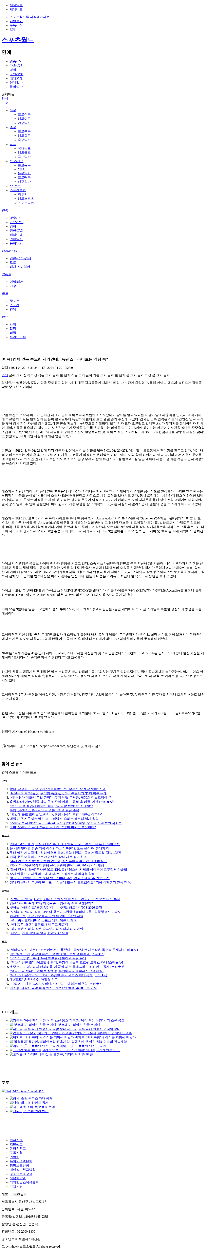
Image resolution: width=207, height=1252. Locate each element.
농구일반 (24, 173)
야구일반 (24, 123)
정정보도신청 (19, 1165)
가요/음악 (16, 65)
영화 (13, 69)
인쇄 (5, 375)
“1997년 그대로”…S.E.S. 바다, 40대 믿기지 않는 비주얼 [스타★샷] (57, 983)
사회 (13, 324)
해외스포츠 (26, 198)
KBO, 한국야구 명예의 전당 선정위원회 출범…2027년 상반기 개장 (57, 865)
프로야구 (24, 114)
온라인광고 (18, 1148)
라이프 (6, 274)
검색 (5, 98)
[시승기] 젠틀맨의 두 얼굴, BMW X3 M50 (39, 933)
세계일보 (16, 5)
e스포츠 (15, 186)
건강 (13, 286)
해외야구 (24, 118)
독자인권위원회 (21, 1161)
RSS (13, 29)
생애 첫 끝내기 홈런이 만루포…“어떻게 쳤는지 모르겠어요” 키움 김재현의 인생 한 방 (70, 882)
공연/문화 (16, 74)
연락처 (14, 1157)
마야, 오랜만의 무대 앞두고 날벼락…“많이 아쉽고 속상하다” (53, 827)
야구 (13, 110)
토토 (13, 262)
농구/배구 (16, 161)
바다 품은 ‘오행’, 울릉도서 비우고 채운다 (39, 924)
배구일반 (24, 181)
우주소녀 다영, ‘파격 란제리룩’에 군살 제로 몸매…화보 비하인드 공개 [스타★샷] (67, 966)
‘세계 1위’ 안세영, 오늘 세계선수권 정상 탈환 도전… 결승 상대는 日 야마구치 (65, 844)
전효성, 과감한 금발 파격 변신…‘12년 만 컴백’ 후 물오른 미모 (53, 988)
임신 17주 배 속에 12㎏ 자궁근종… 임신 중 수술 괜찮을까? (51, 903)
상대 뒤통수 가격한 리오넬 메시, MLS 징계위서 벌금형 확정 (52, 874)
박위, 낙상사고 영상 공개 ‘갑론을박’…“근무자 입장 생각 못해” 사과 (58, 789)
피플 (13, 332)
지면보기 (16, 21)
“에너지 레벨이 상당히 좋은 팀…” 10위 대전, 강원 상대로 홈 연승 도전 (60, 878)
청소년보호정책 (21, 1174)
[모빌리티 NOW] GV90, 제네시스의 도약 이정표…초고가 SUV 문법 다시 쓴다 (65, 899)
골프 (13, 144)
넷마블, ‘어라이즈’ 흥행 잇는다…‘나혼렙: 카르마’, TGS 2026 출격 (56, 907)
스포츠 (6, 102)
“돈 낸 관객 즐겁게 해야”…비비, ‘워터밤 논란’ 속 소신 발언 (51, 806)
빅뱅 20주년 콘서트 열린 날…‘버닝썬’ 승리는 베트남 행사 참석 (54, 818)
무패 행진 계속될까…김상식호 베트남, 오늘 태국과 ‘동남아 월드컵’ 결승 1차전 (65, 852)
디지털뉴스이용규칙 (24, 1182)
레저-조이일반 (20, 266)
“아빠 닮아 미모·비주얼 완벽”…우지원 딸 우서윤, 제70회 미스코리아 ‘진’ (61, 797)
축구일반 (24, 140)
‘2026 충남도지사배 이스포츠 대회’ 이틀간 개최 (43, 920)
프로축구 (24, 131)
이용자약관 (18, 1178)
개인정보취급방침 (23, 1169)
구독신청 (16, 25)
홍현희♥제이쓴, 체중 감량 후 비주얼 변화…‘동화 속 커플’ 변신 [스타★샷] (62, 801)
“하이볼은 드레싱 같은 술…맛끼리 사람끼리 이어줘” (47, 928)
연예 (5, 210)
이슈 (5, 317)
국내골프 (24, 148)
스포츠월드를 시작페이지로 (29, 17)
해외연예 (16, 78)
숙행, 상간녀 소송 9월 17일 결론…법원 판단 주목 (44, 810)
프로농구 (24, 165)
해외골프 (24, 152)
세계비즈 (16, 9)
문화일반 (16, 86)
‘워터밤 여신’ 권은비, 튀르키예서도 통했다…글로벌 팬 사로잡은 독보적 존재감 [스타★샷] (74, 949)
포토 (5, 293)
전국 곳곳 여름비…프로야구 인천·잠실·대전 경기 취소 (48, 857)
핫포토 (14, 301)
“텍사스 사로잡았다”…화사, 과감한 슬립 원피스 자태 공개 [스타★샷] (59, 975)
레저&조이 (9, 250)
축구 (13, 127)
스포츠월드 (18, 39)
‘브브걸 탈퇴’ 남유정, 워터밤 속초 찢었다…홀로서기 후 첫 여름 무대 (58, 793)
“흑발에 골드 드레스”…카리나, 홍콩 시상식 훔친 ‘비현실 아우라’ (56, 814)
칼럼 (13, 328)
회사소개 (16, 1140)
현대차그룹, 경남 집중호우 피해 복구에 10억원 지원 (46, 916)
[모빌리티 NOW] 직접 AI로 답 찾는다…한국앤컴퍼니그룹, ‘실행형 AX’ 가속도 (65, 912)
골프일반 (24, 157)
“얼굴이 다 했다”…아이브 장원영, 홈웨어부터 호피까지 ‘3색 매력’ (57, 971)
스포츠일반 (26, 203)
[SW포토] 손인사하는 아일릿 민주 (34, 979)
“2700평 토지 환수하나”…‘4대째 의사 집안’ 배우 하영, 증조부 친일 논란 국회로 (66, 823)
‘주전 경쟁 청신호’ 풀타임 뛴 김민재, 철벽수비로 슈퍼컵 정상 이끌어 (58, 861)
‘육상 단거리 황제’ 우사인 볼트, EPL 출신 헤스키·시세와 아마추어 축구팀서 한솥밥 (68, 869)
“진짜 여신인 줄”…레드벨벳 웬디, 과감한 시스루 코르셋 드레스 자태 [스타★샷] (66, 962)
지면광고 (16, 1144)
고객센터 (16, 1186)
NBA (21, 169)
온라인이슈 (18, 337)
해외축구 (24, 135)
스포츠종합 (18, 190)
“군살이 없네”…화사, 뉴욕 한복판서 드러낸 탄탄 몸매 (48, 958)
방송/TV (15, 61)
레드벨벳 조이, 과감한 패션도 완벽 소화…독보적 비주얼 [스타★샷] (58, 954)
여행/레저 (16, 281)
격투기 (22, 194)
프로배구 (24, 177)
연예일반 (16, 82)
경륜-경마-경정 (20, 258)
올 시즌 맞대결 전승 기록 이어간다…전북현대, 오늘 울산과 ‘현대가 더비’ (62, 848)
